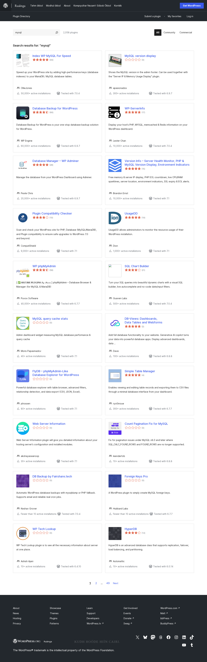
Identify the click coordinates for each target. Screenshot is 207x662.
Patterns (54, 623)
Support (91, 613)
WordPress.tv (95, 623)
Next (115, 583)
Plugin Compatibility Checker (52, 213)
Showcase (55, 608)
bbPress (166, 618)
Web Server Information (49, 423)
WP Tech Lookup (44, 529)
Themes (54, 613)
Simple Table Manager (140, 371)
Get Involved (130, 608)
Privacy (17, 623)
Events (127, 613)
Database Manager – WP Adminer (56, 161)
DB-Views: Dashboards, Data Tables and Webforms (143, 320)
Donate (129, 618)
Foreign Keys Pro (136, 476)
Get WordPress (192, 5)
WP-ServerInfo (135, 108)
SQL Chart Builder (137, 266)
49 (108, 583)
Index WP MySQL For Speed (52, 56)
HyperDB (131, 529)
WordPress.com (170, 608)
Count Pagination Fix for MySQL (146, 423)
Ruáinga (48, 641)
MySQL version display (140, 56)
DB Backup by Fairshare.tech (52, 476)
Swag (128, 623)
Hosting (17, 618)
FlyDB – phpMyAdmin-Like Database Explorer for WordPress (56, 373)
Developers (93, 618)
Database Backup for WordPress (55, 108)
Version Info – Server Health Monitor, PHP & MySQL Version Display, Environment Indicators (157, 162)
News (16, 613)
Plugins (53, 618)
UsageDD (131, 213)
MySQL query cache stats (50, 318)
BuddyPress (168, 623)
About (16, 608)
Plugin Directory (21, 16)
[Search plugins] (57, 32)
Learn (90, 608)
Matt (164, 613)
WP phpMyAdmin (44, 266)
